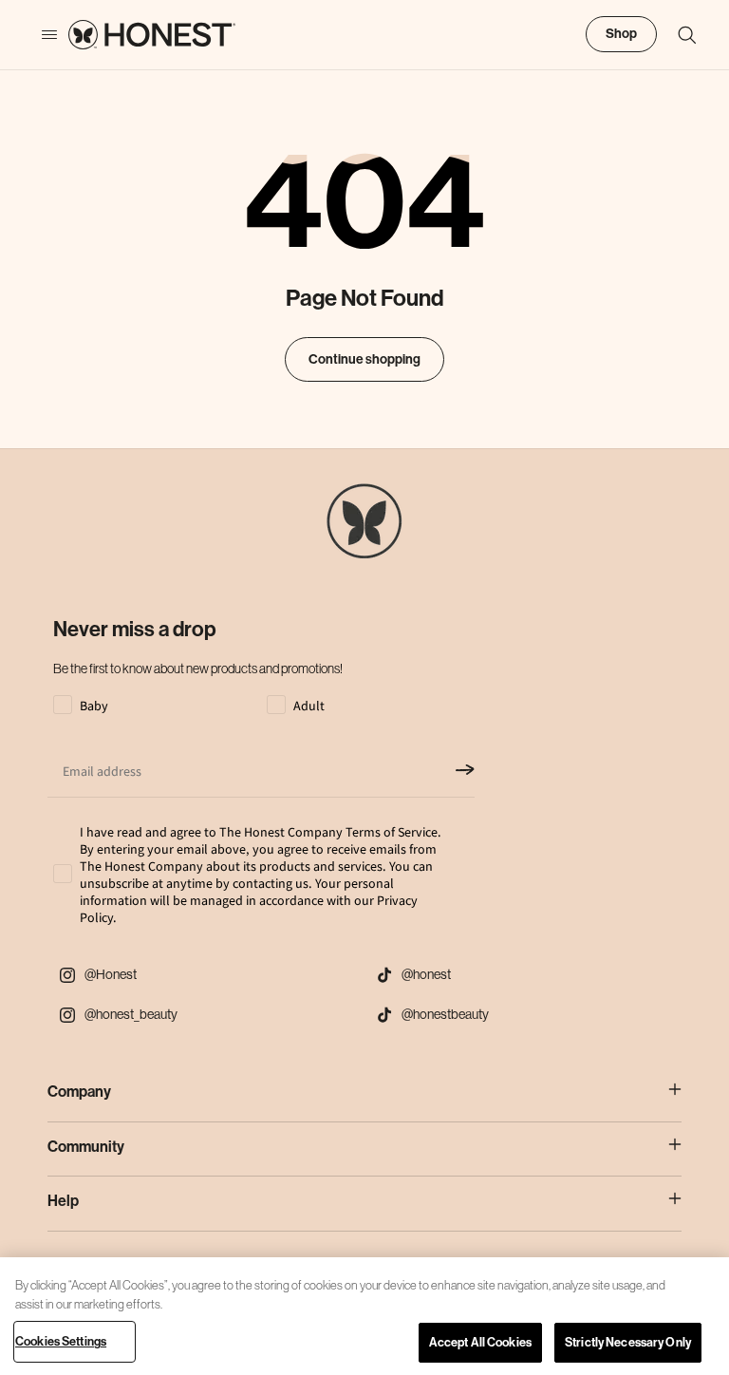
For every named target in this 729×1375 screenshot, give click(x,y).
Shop (621, 34)
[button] (678, 35)
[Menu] (40, 35)
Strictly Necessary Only (628, 1342)
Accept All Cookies (480, 1342)
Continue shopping (364, 359)
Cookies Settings (60, 1341)
